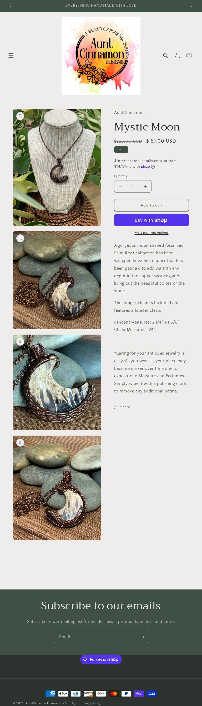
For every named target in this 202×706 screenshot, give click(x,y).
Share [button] (125, 407)
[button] (11, 55)
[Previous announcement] (10, 6)
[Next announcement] (192, 6)
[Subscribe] (142, 637)
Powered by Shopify (61, 703)
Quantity (121, 176)
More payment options (152, 232)
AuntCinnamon (36, 703)
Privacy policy (91, 703)
